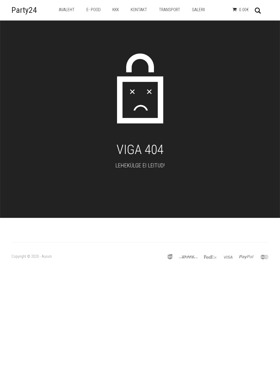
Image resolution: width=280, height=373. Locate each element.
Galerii (198, 9)
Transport (169, 9)
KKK (115, 9)
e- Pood (93, 9)
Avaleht (67, 9)
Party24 (24, 10)
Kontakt (139, 9)
